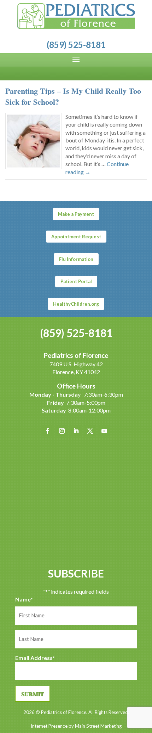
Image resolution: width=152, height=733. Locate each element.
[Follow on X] (90, 430)
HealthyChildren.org (76, 304)
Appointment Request (76, 236)
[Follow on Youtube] (104, 430)
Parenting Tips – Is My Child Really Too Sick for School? (73, 96)
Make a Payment (76, 214)
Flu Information (76, 259)
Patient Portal (76, 281)
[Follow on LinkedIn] (76, 430)
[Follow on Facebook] (47, 430)
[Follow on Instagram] (62, 430)
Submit (32, 694)
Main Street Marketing (98, 726)
